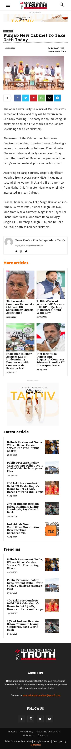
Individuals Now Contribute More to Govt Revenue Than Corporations (23, 529)
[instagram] (21, 251)
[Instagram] (30, 719)
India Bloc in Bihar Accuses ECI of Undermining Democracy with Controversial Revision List (19, 361)
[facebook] (16, 251)
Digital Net (36, 744)
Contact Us (43, 735)
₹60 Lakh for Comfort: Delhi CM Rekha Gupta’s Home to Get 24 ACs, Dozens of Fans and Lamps (25, 488)
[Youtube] (49, 719)
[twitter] (26, 251)
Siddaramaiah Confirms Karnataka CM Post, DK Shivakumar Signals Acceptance (20, 307)
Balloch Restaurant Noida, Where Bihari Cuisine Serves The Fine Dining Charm (25, 447)
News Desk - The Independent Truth (57, 49)
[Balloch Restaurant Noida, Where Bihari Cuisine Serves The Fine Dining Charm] (52, 447)
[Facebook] (21, 719)
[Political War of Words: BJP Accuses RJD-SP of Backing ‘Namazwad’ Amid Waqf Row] (51, 285)
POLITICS (8, 31)
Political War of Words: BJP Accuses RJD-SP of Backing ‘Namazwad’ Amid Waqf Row (50, 307)
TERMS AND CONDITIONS (48, 731)
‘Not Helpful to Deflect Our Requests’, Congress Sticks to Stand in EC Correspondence (51, 359)
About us (12, 731)
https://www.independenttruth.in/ (29, 245)
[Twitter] (40, 719)
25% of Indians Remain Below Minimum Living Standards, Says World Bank (23, 508)
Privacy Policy (26, 731)
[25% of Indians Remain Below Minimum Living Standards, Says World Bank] (52, 508)
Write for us (28, 735)
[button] (62, 5)
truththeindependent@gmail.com (41, 695)
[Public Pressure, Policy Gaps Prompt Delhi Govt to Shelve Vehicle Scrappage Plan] (52, 467)
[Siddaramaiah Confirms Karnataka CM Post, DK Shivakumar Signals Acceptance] (20, 285)
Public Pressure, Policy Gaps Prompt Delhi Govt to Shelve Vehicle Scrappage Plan (25, 467)
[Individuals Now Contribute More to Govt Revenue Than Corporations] (52, 529)
